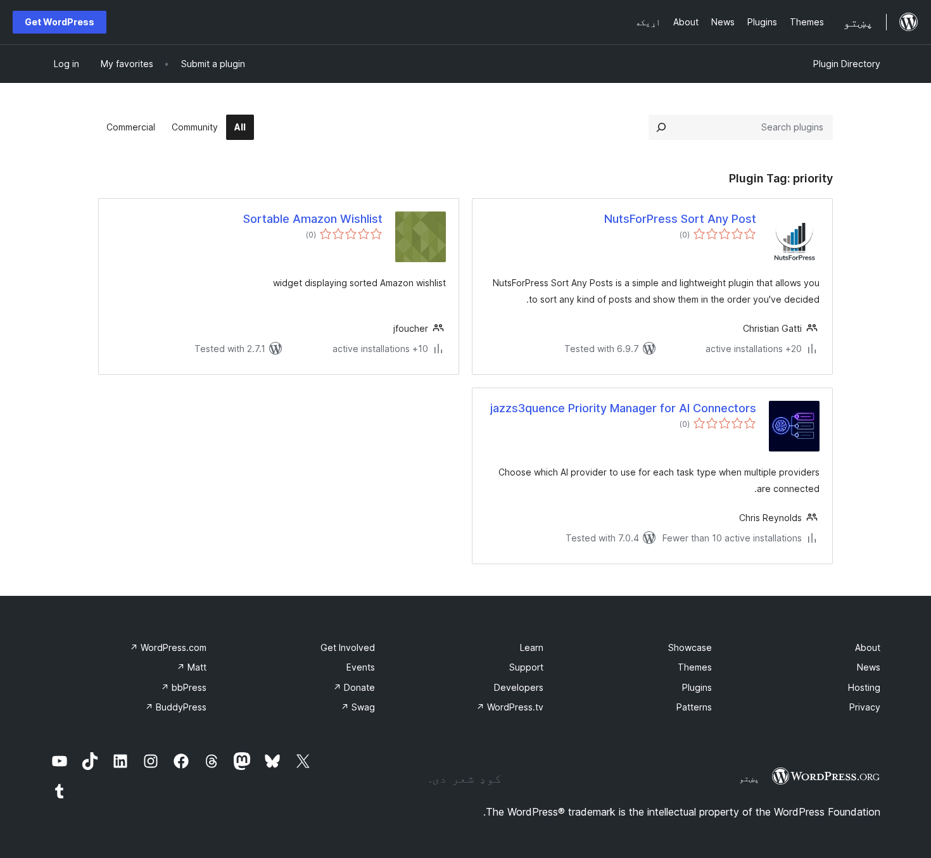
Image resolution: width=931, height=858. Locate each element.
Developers (518, 687)
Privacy (864, 707)
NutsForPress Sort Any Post (680, 218)
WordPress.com (168, 647)
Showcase (690, 647)
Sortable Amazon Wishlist (313, 218)
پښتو (749, 778)
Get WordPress (59, 21)
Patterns (694, 707)
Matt (191, 667)
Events (360, 667)
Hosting (864, 687)
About (867, 647)
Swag (358, 707)
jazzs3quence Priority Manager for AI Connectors (623, 408)
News (868, 667)
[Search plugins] (661, 127)
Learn (531, 647)
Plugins (697, 687)
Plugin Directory (846, 63)
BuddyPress (175, 707)
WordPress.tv (509, 707)
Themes (695, 667)
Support (526, 667)
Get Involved (347, 647)
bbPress (183, 687)
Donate (354, 687)
